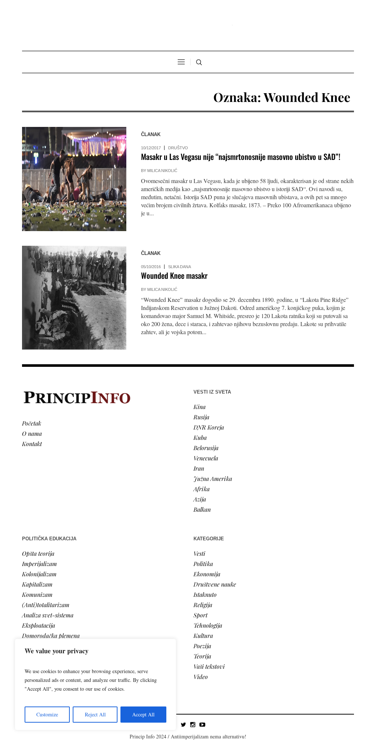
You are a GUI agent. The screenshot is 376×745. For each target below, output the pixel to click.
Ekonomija (207, 574)
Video (201, 676)
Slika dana (179, 266)
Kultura (203, 635)
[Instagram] (192, 724)
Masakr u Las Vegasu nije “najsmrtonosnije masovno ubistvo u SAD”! (240, 156)
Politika (203, 563)
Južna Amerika (213, 478)
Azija (200, 499)
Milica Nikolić (162, 170)
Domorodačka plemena (51, 635)
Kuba (200, 437)
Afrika (202, 489)
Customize (47, 714)
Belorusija (206, 448)
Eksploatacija (38, 625)
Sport (200, 615)
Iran (199, 468)
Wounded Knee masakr (174, 275)
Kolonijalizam (39, 574)
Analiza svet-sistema (47, 615)
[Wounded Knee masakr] (74, 298)
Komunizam (37, 594)
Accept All (143, 714)
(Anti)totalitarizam (45, 605)
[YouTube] (202, 724)
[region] (95, 684)
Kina (200, 406)
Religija (203, 605)
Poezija (202, 646)
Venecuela (206, 458)
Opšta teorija (38, 553)
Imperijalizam (39, 563)
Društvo (178, 148)
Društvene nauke (215, 584)
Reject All (95, 714)
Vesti (199, 553)
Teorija (202, 656)
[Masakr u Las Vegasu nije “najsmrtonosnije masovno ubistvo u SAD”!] (74, 179)
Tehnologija (208, 625)
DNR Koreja (209, 427)
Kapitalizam (37, 584)
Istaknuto (205, 594)
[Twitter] (183, 724)
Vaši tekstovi (209, 666)
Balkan (202, 509)
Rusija (201, 417)
